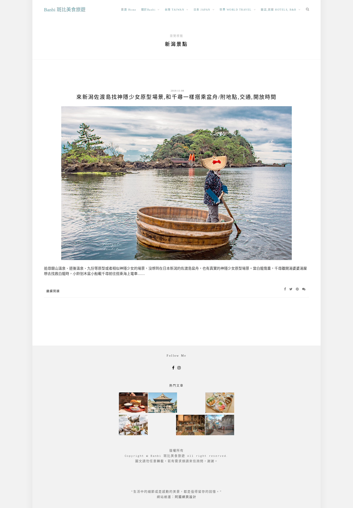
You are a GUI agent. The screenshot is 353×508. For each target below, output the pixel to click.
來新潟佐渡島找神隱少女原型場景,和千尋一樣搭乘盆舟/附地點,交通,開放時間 (176, 97)
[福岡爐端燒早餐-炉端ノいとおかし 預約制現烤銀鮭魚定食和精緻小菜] (133, 403)
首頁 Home (128, 9)
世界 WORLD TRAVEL (235, 9)
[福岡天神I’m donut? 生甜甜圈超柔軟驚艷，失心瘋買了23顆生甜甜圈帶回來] (190, 425)
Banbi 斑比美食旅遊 (64, 9)
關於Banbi (148, 9)
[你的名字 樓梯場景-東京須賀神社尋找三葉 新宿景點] (219, 425)
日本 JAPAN (202, 9)
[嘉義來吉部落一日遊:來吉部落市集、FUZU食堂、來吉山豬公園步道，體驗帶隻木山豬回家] (133, 425)
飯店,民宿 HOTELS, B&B (278, 9)
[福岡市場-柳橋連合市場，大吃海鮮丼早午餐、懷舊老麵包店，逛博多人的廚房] (219, 403)
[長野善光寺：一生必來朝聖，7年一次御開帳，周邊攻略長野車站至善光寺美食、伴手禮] (162, 403)
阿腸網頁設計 (185, 496)
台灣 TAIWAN (174, 9)
